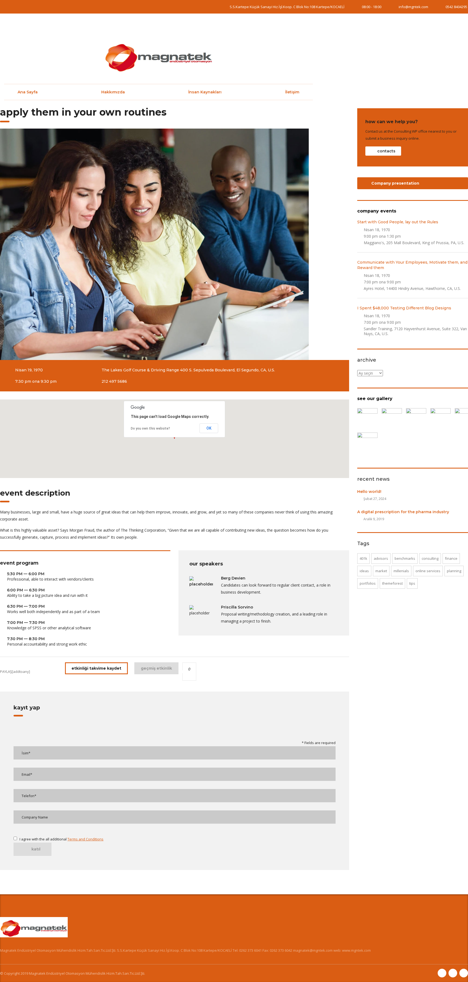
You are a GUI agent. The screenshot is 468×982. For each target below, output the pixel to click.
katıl (35, 849)
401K (363, 558)
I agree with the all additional (61, 839)
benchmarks (405, 558)
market (381, 570)
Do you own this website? (150, 428)
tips (412, 583)
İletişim (292, 92)
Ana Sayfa (28, 92)
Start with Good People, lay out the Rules (397, 222)
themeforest (392, 583)
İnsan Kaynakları (205, 92)
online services (427, 570)
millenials (401, 570)
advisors (381, 558)
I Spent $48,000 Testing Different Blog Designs (404, 308)
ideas (364, 570)
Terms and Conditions (85, 839)
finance (451, 558)
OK (209, 428)
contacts (386, 151)
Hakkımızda (113, 92)
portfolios (368, 583)
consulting (430, 558)
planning (454, 570)
